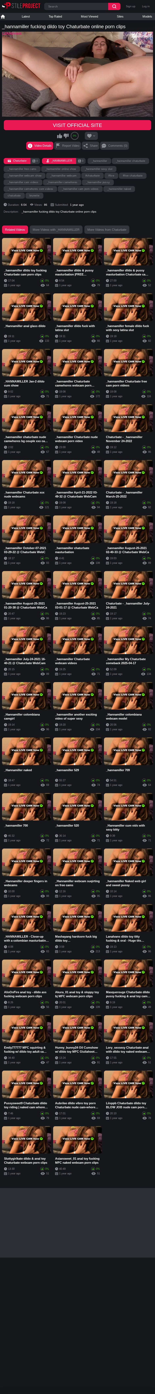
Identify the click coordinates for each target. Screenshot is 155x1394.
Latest (26, 16)
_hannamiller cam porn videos (80, 188)
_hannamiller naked (119, 188)
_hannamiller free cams (22, 168)
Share (94, 145)
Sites (120, 16)
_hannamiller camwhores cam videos (30, 188)
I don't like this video (66, 135)
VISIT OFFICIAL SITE (77, 125)
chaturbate (14, 195)
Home (3, 16)
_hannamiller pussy (98, 182)
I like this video (59, 135)
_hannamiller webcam (63, 175)
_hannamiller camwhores (62, 182)
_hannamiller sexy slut (98, 168)
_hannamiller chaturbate (130, 160)
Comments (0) (117, 145)
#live (111, 175)
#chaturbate (92, 175)
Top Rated (55, 16)
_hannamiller (99, 160)
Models (147, 16)
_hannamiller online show (60, 168)
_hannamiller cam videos (23, 182)
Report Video (70, 145)
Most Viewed (89, 16)
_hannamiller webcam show (24, 175)
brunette (34, 195)
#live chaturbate (132, 175)
